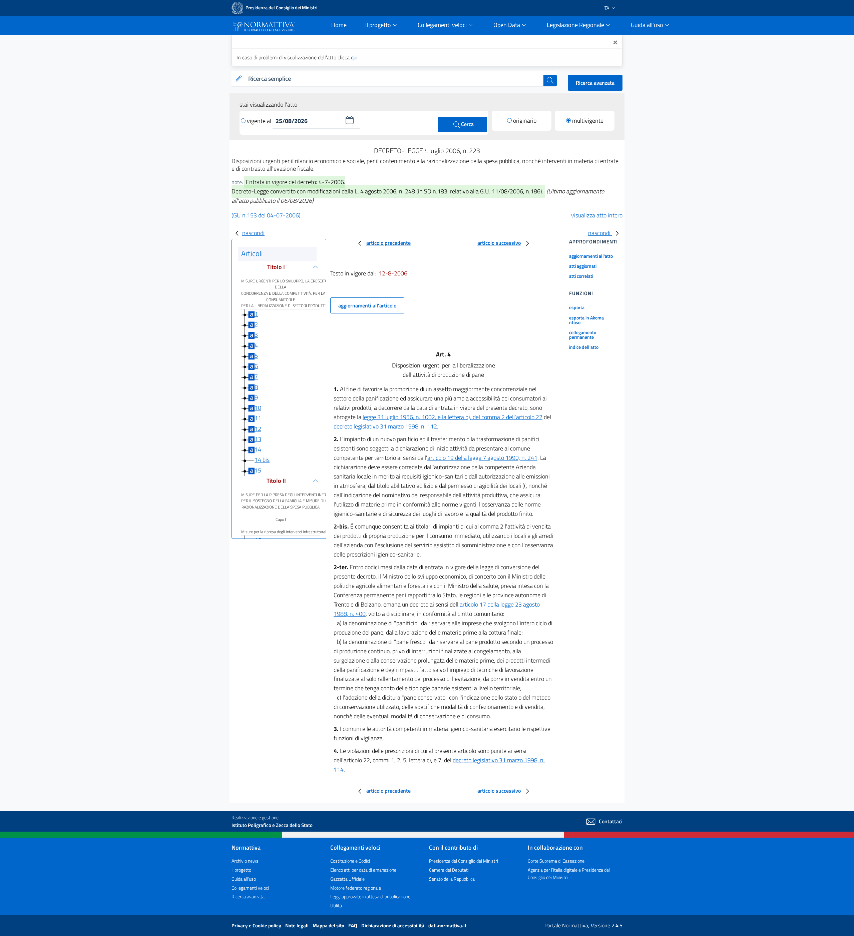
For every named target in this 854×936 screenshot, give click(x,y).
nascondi (253, 232)
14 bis (262, 459)
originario (524, 120)
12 (258, 428)
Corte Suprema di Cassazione (556, 860)
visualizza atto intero (596, 215)
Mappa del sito (329, 925)
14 (258, 449)
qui (354, 57)
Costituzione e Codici (350, 860)
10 (258, 407)
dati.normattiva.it (447, 925)
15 (258, 470)
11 (258, 418)
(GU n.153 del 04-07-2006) (266, 215)
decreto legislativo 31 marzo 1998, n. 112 (385, 426)
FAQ (353, 925)
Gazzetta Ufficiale (347, 878)
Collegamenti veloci (250, 887)
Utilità (336, 905)
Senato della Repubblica (452, 878)
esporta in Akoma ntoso (586, 320)
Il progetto (241, 869)
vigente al (260, 120)
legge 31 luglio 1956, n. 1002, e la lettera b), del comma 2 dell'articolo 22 (452, 416)
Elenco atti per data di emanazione (363, 869)
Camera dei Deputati (449, 869)
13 (258, 438)
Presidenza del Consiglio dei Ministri (463, 860)
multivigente (587, 120)
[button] (349, 120)
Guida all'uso (244, 878)
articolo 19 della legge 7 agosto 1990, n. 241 (482, 457)
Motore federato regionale (355, 887)
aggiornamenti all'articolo (367, 305)
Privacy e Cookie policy (257, 925)
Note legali (297, 925)
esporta (576, 307)
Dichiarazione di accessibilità (393, 925)
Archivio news (245, 860)
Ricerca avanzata (595, 83)
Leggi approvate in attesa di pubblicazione (370, 896)
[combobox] (394, 78)
